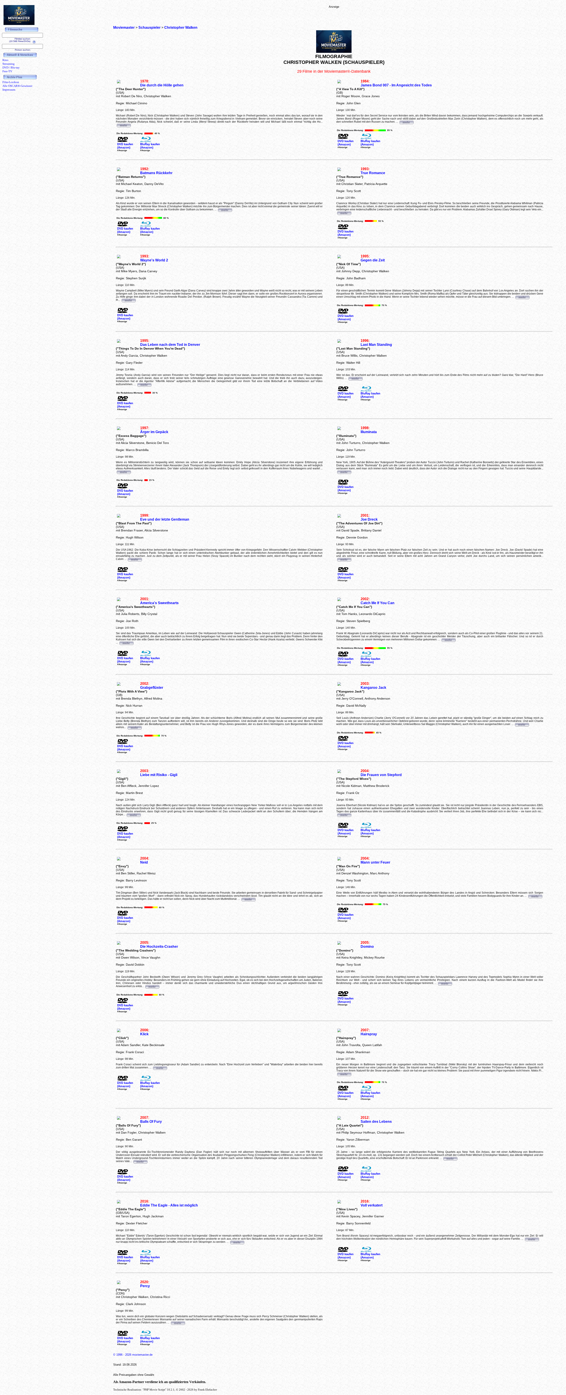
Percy (145, 1286)
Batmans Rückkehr (156, 173)
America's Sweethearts (159, 603)
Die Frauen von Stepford (381, 775)
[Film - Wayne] (128, 299)
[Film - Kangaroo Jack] (522, 724)
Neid (144, 862)
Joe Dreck (369, 519)
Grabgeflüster (151, 687)
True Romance (373, 173)
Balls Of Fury (151, 1121)
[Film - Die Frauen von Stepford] (344, 814)
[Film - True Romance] (344, 212)
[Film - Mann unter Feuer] (535, 895)
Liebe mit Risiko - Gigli (158, 775)
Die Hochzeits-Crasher (159, 946)
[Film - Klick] (160, 1067)
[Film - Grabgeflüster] (134, 727)
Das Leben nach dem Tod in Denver (170, 344)
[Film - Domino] (445, 983)
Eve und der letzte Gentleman (164, 519)
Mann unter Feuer (375, 862)
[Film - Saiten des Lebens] (450, 1158)
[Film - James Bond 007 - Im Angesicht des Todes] (406, 121)
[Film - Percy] (177, 1322)
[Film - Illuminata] (344, 471)
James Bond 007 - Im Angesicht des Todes (396, 85)
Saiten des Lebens (376, 1121)
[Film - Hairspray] (344, 1073)
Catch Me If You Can (377, 603)
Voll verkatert (371, 1205)
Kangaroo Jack (373, 687)
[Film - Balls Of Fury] (140, 1161)
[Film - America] (126, 642)
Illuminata (369, 432)
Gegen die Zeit (373, 260)
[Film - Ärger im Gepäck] (123, 471)
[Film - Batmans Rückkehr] (225, 209)
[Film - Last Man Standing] (355, 378)
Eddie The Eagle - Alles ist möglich (169, 1205)
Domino (367, 946)
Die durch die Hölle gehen (162, 85)
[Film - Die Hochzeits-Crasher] (152, 986)
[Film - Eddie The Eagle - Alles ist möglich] (237, 1241)
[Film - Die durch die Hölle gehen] (123, 124)
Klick (144, 1034)
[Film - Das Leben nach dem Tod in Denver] (144, 384)
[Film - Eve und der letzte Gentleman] (134, 559)
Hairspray (369, 1034)
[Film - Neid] (248, 898)
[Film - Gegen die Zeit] (522, 296)
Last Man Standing (376, 344)
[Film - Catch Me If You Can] (448, 639)
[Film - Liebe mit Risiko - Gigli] (133, 814)
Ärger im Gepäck (154, 432)
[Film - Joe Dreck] (344, 559)
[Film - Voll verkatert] (531, 1238)
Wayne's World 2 (154, 260)
